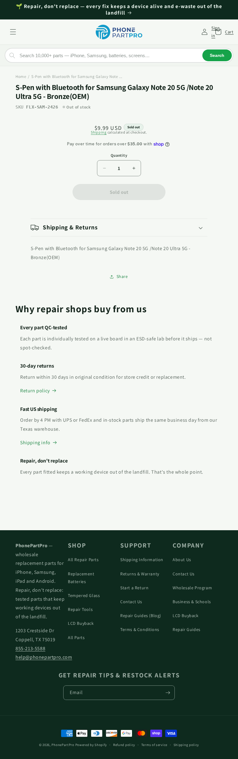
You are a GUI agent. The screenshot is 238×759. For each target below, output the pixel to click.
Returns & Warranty (139, 574)
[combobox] (119, 55)
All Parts (76, 637)
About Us (182, 559)
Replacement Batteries (81, 577)
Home (20, 76)
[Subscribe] (167, 692)
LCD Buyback (81, 623)
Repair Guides (187, 629)
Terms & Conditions (139, 629)
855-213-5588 (30, 648)
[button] (13, 32)
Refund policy (124, 745)
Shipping (99, 132)
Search (217, 55)
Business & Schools (192, 601)
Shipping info (35, 442)
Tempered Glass (84, 595)
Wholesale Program (192, 588)
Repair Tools (80, 609)
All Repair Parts (83, 559)
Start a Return (134, 588)
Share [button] (122, 276)
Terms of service (154, 745)
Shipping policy (186, 745)
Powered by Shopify (91, 745)
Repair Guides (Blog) (140, 615)
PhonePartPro (62, 745)
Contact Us (131, 601)
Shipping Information (141, 559)
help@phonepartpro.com (43, 657)
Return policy (35, 390)
